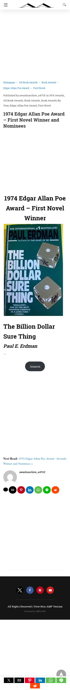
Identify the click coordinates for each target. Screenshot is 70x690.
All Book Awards (28, 82)
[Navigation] (5, 5)
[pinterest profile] (40, 590)
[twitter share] (5, 489)
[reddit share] (55, 490)
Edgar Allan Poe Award (16, 88)
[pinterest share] (21, 490)
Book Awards (49, 82)
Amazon (35, 366)
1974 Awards (56, 95)
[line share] (47, 490)
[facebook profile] (30, 590)
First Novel (39, 88)
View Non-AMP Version (48, 606)
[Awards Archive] (36, 3)
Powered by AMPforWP (35, 611)
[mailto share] (13, 490)
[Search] (63, 4)
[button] (9, 680)
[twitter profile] (20, 590)
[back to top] (61, 674)
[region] (35, 161)
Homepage (9, 82)
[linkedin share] (30, 490)
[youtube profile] (50, 590)
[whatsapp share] (38, 490)
